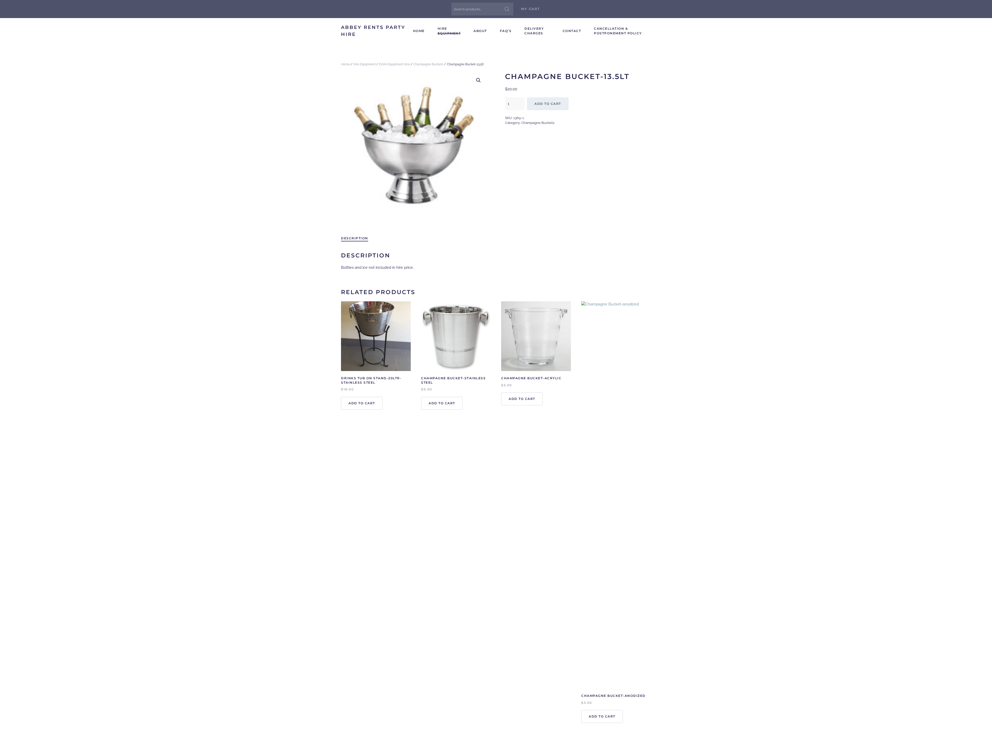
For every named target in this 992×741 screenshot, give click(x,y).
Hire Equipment (449, 31)
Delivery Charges (534, 31)
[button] (478, 80)
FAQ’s (506, 31)
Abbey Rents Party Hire (373, 31)
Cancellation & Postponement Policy (618, 31)
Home (419, 31)
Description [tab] (354, 238)
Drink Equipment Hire (394, 64)
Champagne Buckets (428, 64)
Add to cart (547, 104)
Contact (572, 31)
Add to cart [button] (361, 403)
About (480, 31)
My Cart (530, 9)
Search (506, 9)
